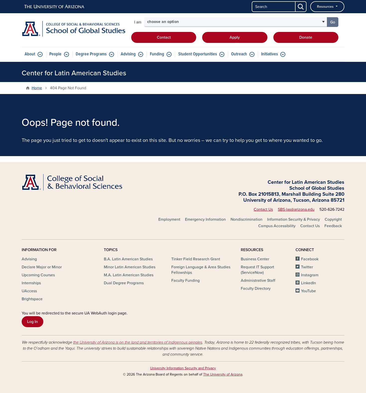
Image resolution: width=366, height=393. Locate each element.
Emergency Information (205, 219)
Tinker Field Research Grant (195, 259)
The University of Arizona (222, 374)
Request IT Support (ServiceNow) (257, 270)
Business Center (255, 259)
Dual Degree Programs (124, 283)
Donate (305, 37)
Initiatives (269, 54)
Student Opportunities (197, 54)
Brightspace (32, 298)
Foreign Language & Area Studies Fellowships (200, 270)
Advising (128, 54)
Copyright (333, 219)
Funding (157, 54)
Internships (31, 283)
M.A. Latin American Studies (128, 275)
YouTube (308, 291)
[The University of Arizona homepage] (54, 6)
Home (37, 88)
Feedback (333, 225)
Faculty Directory (256, 288)
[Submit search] (301, 6)
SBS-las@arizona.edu (296, 209)
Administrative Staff (258, 280)
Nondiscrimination (246, 219)
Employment (169, 219)
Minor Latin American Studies (129, 267)
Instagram (309, 275)
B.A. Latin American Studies (128, 259)
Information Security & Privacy (293, 219)
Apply (235, 37)
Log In (32, 321)
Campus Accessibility (277, 225)
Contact (164, 37)
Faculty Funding (185, 280)
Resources (326, 6)
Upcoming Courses (38, 275)
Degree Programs (91, 54)
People (55, 54)
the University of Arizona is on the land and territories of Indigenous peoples (137, 342)
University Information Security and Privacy (183, 368)
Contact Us (263, 209)
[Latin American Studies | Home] (73, 29)
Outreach (239, 54)
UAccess (29, 291)
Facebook (309, 259)
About (30, 54)
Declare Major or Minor (42, 267)
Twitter (307, 267)
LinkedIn (308, 283)
